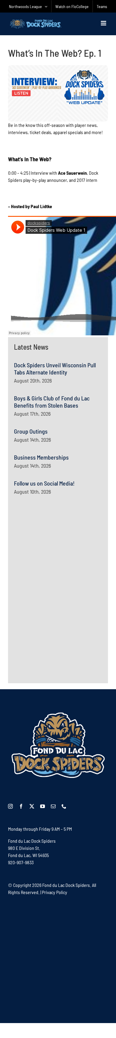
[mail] (53, 806)
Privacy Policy (54, 892)
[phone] (64, 806)
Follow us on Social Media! (44, 483)
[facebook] (21, 806)
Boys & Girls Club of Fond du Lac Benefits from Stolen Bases (52, 401)
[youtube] (42, 806)
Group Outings (31, 431)
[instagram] (10, 806)
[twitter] (31, 806)
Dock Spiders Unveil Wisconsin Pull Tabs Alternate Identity (55, 368)
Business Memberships (41, 457)
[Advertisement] (58, 559)
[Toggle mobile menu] (104, 23)
